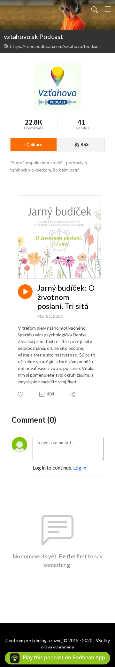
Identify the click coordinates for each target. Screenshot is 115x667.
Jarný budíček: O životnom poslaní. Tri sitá (66, 297)
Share (36, 144)
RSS (84, 144)
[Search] (94, 9)
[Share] (72, 394)
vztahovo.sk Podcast (33, 36)
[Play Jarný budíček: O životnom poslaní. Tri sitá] (25, 291)
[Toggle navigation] (107, 9)
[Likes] (21, 394)
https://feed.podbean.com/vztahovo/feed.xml (55, 46)
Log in (79, 467)
